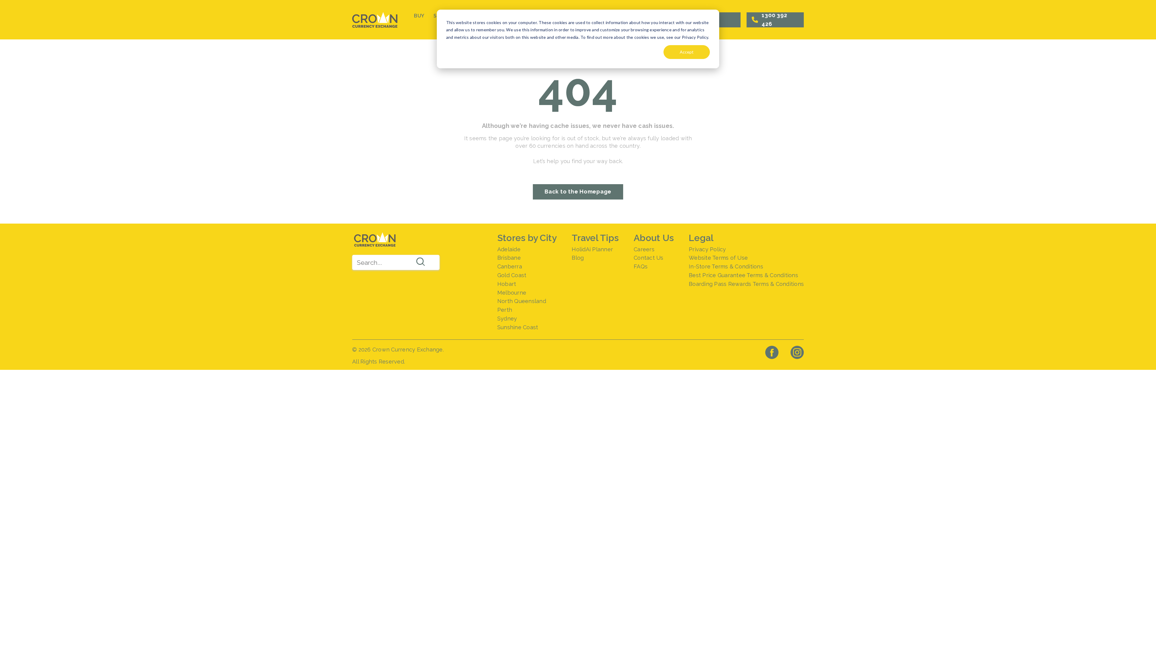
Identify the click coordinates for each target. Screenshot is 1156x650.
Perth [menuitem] (504, 310)
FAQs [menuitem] (641, 266)
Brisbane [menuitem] (509, 258)
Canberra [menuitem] (509, 266)
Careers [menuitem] (644, 249)
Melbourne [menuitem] (511, 292)
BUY (419, 16)
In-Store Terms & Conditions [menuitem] (726, 266)
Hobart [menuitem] (506, 284)
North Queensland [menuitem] (521, 301)
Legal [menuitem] (701, 238)
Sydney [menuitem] (507, 318)
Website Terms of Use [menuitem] (718, 258)
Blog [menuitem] (578, 258)
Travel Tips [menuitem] (595, 238)
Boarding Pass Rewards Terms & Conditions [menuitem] (746, 284)
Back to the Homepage (578, 191)
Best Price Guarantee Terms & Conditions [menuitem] (743, 275)
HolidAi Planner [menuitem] (592, 249)
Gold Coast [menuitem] (512, 275)
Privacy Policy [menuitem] (707, 249)
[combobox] (396, 262)
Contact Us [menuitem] (648, 258)
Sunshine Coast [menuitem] (517, 327)
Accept (687, 51)
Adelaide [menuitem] (509, 249)
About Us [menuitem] (654, 238)
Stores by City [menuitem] (527, 238)
